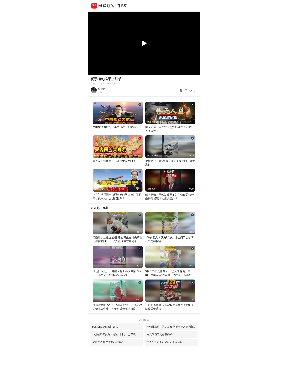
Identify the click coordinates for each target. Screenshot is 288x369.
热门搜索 (144, 320)
